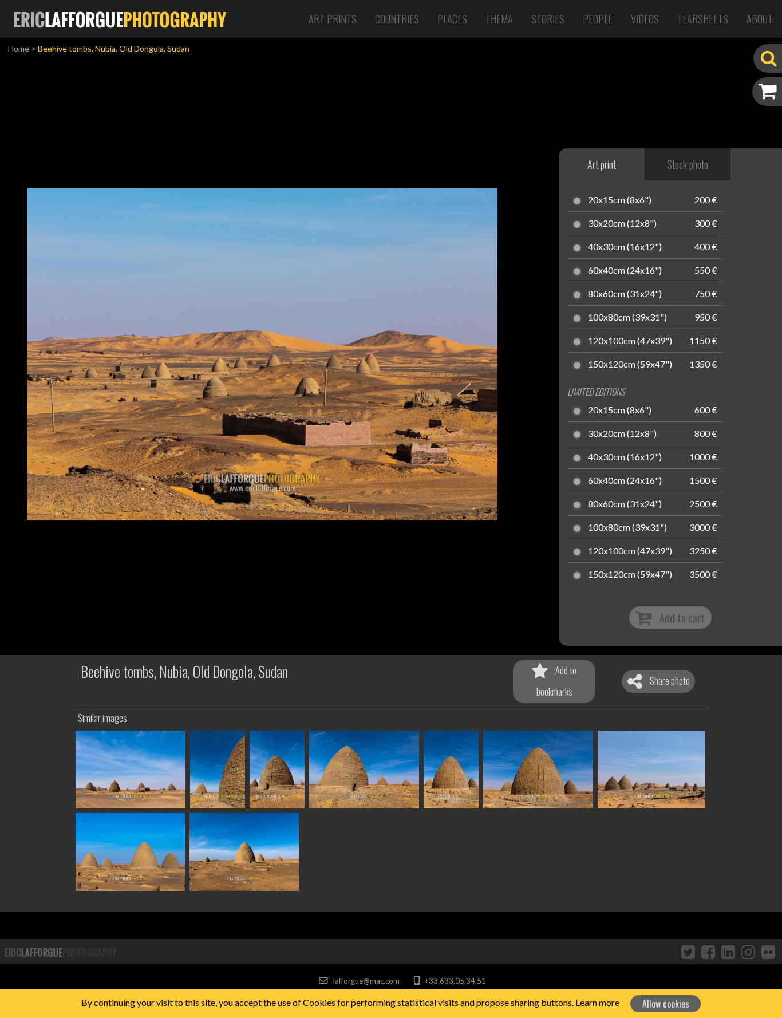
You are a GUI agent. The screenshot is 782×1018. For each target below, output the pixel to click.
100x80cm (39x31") (627, 317)
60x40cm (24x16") (625, 270)
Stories (547, 18)
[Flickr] (768, 951)
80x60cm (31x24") (625, 294)
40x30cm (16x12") (625, 247)
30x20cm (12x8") (622, 223)
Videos (645, 18)
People (598, 18)
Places (452, 18)
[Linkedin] (728, 951)
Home (18, 48)
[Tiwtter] (688, 951)
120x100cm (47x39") (630, 341)
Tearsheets (702, 18)
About (760, 18)
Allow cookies (665, 1004)
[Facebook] (708, 951)
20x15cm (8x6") (619, 200)
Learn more (597, 1002)
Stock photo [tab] (687, 164)
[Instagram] (748, 951)
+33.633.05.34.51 (454, 980)
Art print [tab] (601, 164)
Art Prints (333, 18)
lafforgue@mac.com (365, 980)
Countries (397, 18)
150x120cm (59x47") (630, 364)
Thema (499, 18)
